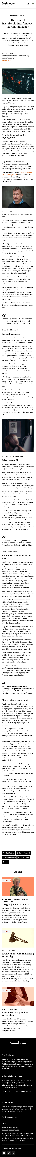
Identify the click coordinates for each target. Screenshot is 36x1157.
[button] (8, 853)
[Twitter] (9, 1153)
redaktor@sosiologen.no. (10, 1087)
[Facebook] (4, 1153)
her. (29, 1091)
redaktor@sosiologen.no (10, 1130)
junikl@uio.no (7, 60)
